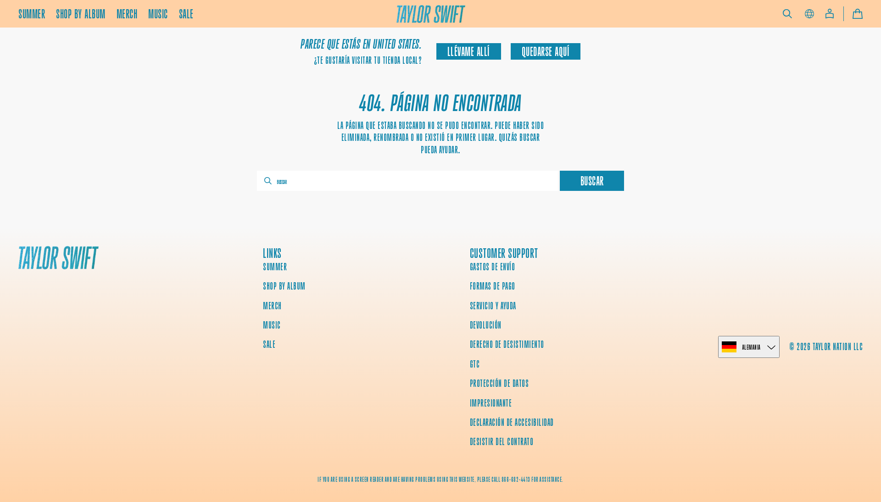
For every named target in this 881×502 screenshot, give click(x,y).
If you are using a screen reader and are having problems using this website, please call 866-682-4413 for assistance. (440, 479)
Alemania (751, 347)
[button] (787, 14)
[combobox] (407, 181)
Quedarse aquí (546, 52)
